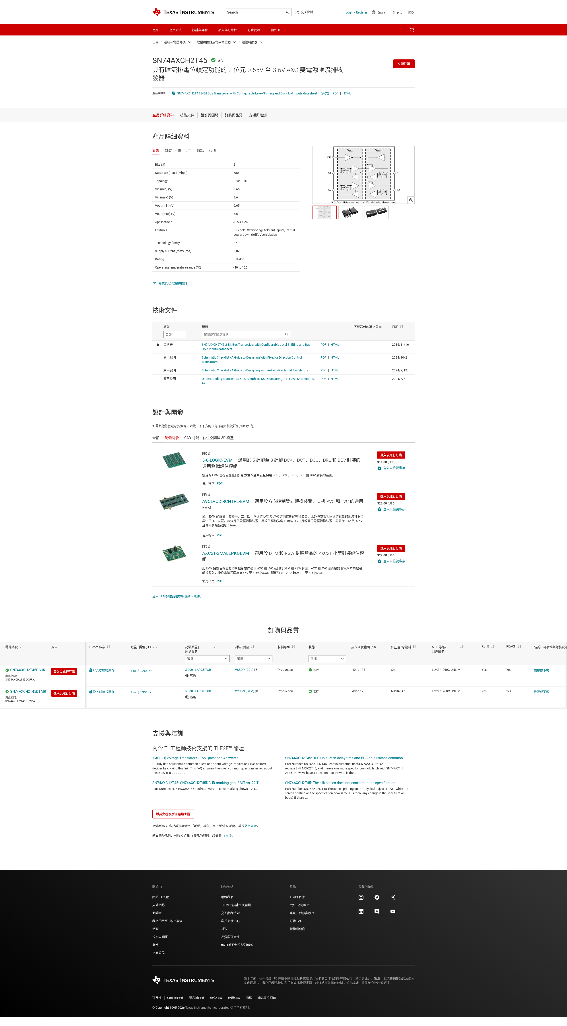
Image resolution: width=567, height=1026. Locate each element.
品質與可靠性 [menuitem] (227, 30)
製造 (155, 945)
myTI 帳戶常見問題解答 (237, 945)
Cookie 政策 (175, 998)
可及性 (157, 998)
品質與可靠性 (230, 937)
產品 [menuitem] (155, 30)
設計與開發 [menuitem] (200, 30)
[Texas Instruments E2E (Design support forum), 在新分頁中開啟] (377, 913)
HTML (347, 93)
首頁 (155, 42)
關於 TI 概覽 (160, 897)
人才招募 (158, 905)
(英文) (325, 93)
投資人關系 (160, 937)
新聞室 (157, 913)
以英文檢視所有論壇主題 (173, 814)
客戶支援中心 (230, 921)
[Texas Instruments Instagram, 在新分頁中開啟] (361, 899)
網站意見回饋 (267, 998)
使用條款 (250, 826)
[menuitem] (412, 29)
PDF (335, 93)
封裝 (224, 929)
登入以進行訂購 (391, 455)
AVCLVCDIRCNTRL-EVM (225, 501)
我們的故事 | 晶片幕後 (167, 921)
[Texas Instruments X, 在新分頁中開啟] (393, 899)
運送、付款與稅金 (302, 913)
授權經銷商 (297, 929)
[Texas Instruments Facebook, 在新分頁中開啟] (377, 899)
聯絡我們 (227, 897)
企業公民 (158, 953)
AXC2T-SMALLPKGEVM (225, 553)
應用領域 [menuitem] (175, 30)
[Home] (183, 12)
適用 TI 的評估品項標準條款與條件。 (177, 596)
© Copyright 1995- (168, 1007)
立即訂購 (404, 64)
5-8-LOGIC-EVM (217, 460)
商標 (249, 998)
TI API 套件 (297, 897)
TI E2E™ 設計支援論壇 (236, 905)
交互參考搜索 (230, 913)
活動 (155, 929)
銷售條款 (216, 998)
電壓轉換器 (249, 42)
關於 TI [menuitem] (275, 30)
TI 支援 (227, 836)
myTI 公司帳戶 (300, 905)
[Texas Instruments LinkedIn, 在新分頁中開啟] (361, 913)
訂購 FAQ (296, 921)
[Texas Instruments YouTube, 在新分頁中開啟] (393, 913)
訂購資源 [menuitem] (254, 30)
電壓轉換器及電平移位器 (214, 42)
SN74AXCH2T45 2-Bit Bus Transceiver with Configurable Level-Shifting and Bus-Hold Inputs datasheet (247, 93)
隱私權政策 (196, 998)
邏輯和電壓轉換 (175, 42)
